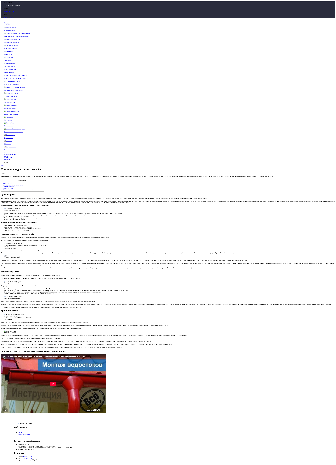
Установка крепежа (8, 186)
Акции (20, 432)
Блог (19, 431)
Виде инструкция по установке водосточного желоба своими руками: (22, 189)
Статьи (3, 165)
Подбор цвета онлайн (24, 434)
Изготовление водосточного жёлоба (12, 185)
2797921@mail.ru (9, 17)
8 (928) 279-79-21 (9, 11)
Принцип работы (7, 183)
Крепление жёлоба (7, 188)
